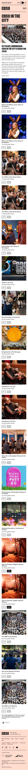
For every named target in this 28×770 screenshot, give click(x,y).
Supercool (9, 767)
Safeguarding (10, 744)
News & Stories (5, 738)
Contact (22, 738)
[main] (14, 368)
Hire (3, 740)
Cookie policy (23, 742)
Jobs (12, 738)
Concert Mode (6, 2)
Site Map (4, 744)
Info (4, 111)
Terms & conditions (6, 742)
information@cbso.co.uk (15, 734)
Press (16, 738)
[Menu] (24, 8)
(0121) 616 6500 (13, 732)
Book (9, 571)
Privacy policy (15, 742)
